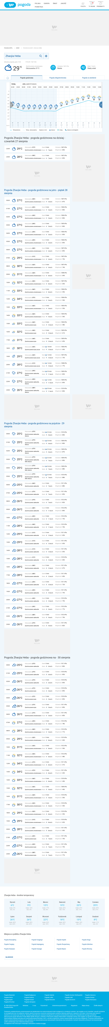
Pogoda (24, 5)
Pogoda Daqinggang (38, 944)
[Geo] (46, 56)
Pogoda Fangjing (9, 944)
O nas (34, 1005)
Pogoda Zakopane (29, 1002)
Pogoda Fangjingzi (37, 940)
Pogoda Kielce (8, 997)
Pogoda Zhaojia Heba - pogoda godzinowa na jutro (30, 190)
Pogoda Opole (8, 999)
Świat (55, 3)
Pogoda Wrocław (9, 1002)
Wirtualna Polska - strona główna (10, 5)
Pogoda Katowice (90, 995)
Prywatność (44, 1005)
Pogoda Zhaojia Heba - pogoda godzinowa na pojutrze (32, 423)
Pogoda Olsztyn (89, 997)
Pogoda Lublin (49, 997)
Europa (46, 3)
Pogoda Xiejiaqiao (9, 949)
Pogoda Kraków (29, 997)
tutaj (44, 1023)
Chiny (18, 48)
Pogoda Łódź (69, 997)
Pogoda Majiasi (61, 949)
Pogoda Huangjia (37, 949)
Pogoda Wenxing (87, 949)
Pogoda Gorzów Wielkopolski (73, 995)
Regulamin (74, 1005)
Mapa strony (85, 1005)
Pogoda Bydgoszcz (30, 995)
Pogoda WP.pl (8, 48)
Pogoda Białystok (9, 995)
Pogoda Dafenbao (87, 944)
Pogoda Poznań (29, 999)
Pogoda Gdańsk (49, 995)
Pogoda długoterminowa (57, 78)
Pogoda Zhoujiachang (63, 944)
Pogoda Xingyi (86, 940)
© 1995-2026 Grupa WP (11, 1005)
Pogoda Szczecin (70, 999)
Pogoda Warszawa (90, 999)
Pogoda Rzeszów (50, 999)
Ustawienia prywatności (59, 1005)
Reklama (25, 1005)
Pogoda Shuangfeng (10, 940)
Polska (37, 3)
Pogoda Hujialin (61, 940)
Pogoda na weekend (89, 78)
